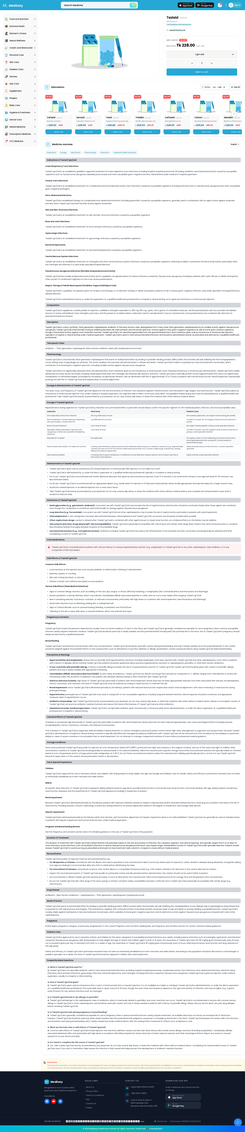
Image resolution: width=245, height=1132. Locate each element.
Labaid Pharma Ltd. (177, 30)
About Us (90, 1087)
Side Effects (75, 152)
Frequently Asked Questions (125, 152)
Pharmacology (90, 152)
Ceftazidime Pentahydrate (179, 24)
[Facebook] (47, 1101)
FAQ (88, 1099)
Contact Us (91, 1103)
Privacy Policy (92, 1091)
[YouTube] (53, 1101)
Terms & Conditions (95, 1095)
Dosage (63, 152)
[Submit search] (133, 5)
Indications (51, 152)
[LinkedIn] (60, 1101)
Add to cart (201, 72)
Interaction (104, 152)
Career (89, 1107)
